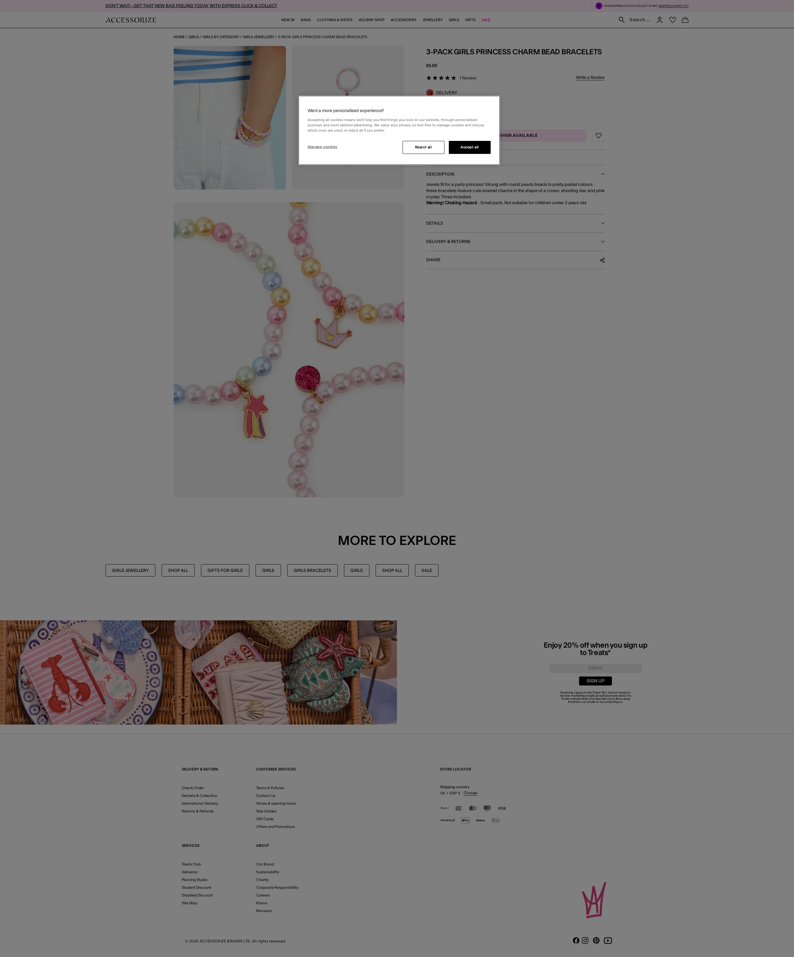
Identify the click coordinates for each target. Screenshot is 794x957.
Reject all (423, 147)
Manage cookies (322, 147)
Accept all (470, 147)
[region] (399, 130)
